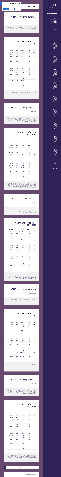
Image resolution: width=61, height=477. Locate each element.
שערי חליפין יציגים (17, 186)
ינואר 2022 (55, 71)
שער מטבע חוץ (26, 186)
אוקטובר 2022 (55, 61)
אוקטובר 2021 (55, 74)
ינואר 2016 (55, 149)
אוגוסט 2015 (55, 154)
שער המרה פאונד (21, 93)
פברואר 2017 (55, 135)
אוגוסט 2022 (55, 63)
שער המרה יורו (26, 93)
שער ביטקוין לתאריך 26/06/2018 (23, 380)
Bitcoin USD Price (23, 27)
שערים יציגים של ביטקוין (32, 30)
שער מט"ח (30, 186)
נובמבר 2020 (55, 86)
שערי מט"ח (12, 186)
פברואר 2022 (55, 70)
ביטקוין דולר (34, 28)
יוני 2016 (56, 143)
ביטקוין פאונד (27, 28)
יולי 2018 (56, 116)
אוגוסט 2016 (55, 141)
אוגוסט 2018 (55, 115)
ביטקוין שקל (11, 28)
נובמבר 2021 (55, 73)
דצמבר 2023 (55, 46)
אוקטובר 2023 (55, 48)
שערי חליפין (55, 163)
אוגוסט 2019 (55, 102)
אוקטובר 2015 (55, 152)
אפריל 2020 (55, 94)
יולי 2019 (56, 103)
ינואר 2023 (55, 58)
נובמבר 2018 (55, 112)
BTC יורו (14, 27)
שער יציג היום (22, 94)
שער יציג (32, 94)
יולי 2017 (56, 129)
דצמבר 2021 (55, 72)
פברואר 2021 (55, 83)
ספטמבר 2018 (55, 114)
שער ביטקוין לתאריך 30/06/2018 (23, 17)
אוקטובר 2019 (55, 100)
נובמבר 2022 (55, 60)
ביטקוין (8, 27)
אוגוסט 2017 (55, 128)
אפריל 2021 (55, 81)
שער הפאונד (16, 93)
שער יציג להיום (18, 94)
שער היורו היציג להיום (16, 92)
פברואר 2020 (55, 96)
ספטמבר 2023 (55, 49)
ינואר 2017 (55, 136)
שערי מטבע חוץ (31, 187)
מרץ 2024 (55, 43)
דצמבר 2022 (55, 59)
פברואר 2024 (55, 44)
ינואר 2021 (55, 84)
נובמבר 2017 (55, 125)
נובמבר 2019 (55, 99)
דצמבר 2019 (55, 98)
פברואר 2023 (55, 57)
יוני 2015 (56, 156)
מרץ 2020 (55, 95)
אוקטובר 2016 (55, 139)
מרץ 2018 (55, 121)
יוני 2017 (56, 130)
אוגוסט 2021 (55, 76)
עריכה (17, 9)
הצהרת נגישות (55, 168)
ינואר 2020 (55, 97)
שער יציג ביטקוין (16, 29)
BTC (27, 27)
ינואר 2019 (55, 110)
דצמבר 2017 (55, 124)
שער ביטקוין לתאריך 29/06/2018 (23, 108)
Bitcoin (19, 27)
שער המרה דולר (31, 93)
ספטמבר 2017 (55, 127)
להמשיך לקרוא (32, 20)
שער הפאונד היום (11, 93)
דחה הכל (11, 9)
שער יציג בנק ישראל (28, 94)
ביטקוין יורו (30, 28)
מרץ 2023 (55, 56)
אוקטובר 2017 (55, 126)
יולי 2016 (56, 142)
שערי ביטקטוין (11, 29)
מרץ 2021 (55, 82)
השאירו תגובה (25, 30)
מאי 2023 (56, 54)
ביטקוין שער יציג (16, 28)
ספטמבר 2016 (55, 140)
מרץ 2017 (55, 134)
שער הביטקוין (27, 29)
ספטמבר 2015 (55, 153)
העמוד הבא (5, 467)
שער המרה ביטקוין (21, 29)
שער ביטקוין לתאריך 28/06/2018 (23, 198)
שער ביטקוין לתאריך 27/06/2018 (23, 289)
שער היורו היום (27, 92)
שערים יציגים (27, 187)
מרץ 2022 (55, 69)
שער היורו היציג (22, 92)
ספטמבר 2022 (55, 62)
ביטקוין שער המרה (21, 28)
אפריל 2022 (55, 68)
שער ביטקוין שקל (31, 29)
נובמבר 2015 (55, 151)
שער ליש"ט (34, 186)
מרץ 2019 (55, 108)
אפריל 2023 (55, 55)
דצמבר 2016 (55, 137)
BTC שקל (11, 27)
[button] (1, 3)
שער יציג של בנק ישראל (11, 94)
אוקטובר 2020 (55, 87)
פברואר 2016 (55, 148)
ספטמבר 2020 (55, 88)
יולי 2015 (56, 155)
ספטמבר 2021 (55, 75)
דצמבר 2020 (55, 85)
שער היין (12, 92)
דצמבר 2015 (55, 150)
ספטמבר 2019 (55, 101)
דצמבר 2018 (55, 111)
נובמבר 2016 (55, 138)
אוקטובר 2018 (55, 113)
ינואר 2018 (55, 123)
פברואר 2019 (55, 109)
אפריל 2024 (55, 42)
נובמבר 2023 (55, 47)
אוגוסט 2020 (55, 89)
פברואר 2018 (55, 122)
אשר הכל (6, 9)
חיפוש (48, 13)
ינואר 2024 (55, 45)
